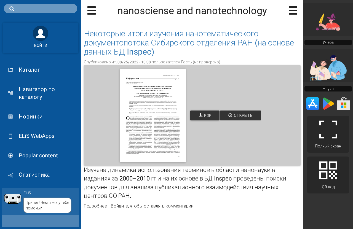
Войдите (119, 206)
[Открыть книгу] (153, 115)
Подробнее (95, 206)
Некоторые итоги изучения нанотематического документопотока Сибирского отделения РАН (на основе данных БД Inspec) (189, 42)
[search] (40, 8)
